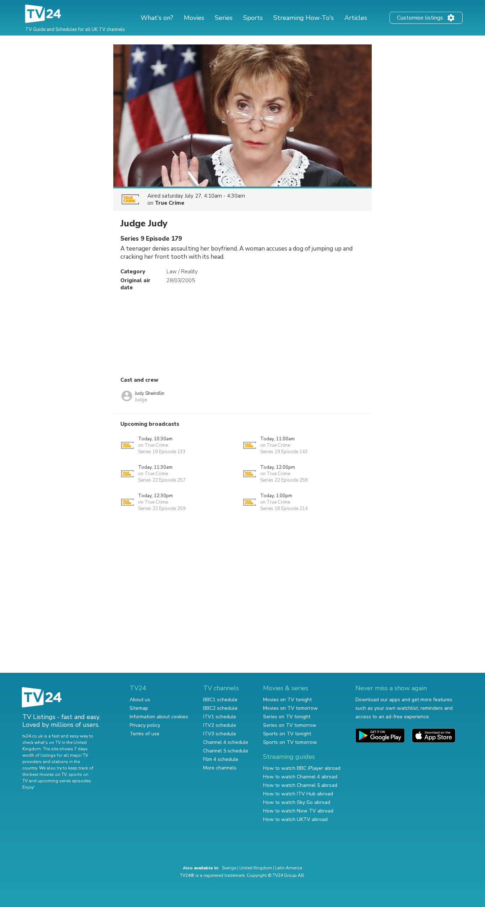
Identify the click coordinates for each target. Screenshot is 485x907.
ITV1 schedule (219, 716)
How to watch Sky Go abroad (296, 802)
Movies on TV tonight (287, 699)
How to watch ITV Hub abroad (298, 793)
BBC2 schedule (220, 708)
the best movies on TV (44, 774)
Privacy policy (145, 725)
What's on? (157, 18)
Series (224, 18)
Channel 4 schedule (225, 742)
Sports (253, 18)
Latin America (288, 868)
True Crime (169, 202)
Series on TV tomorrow (289, 725)
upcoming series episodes (64, 781)
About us (140, 699)
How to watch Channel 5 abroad (300, 785)
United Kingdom (255, 868)
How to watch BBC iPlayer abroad (301, 768)
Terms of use (144, 733)
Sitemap (139, 708)
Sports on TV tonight (287, 733)
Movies (194, 18)
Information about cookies (159, 716)
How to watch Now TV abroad (298, 810)
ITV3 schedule (219, 733)
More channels (219, 767)
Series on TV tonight (286, 716)
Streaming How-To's (303, 18)
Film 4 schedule (220, 759)
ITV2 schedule (219, 725)
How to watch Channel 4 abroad (300, 776)
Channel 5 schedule (225, 750)
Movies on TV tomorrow (290, 708)
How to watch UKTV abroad (295, 819)
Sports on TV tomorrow (290, 742)
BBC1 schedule (220, 699)
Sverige (229, 868)
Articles (355, 18)
